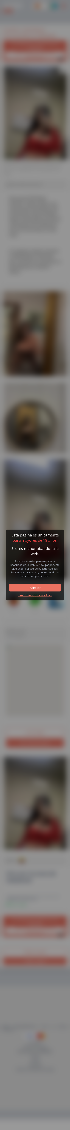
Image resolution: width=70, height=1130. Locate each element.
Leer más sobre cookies (35, 595)
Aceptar (35, 588)
